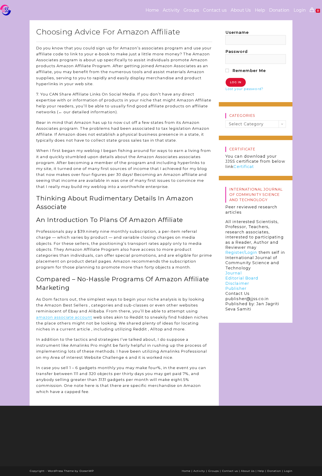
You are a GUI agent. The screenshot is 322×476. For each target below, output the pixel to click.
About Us (248, 470)
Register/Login (241, 252)
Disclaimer (237, 283)
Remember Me (248, 70)
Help (261, 470)
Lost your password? (244, 89)
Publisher (235, 288)
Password (236, 51)
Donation (274, 470)
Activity (199, 470)
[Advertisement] (66, 437)
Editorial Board (241, 278)
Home (186, 470)
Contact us (230, 470)
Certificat (244, 166)
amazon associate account (64, 317)
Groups (213, 470)
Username (237, 32)
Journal (233, 273)
